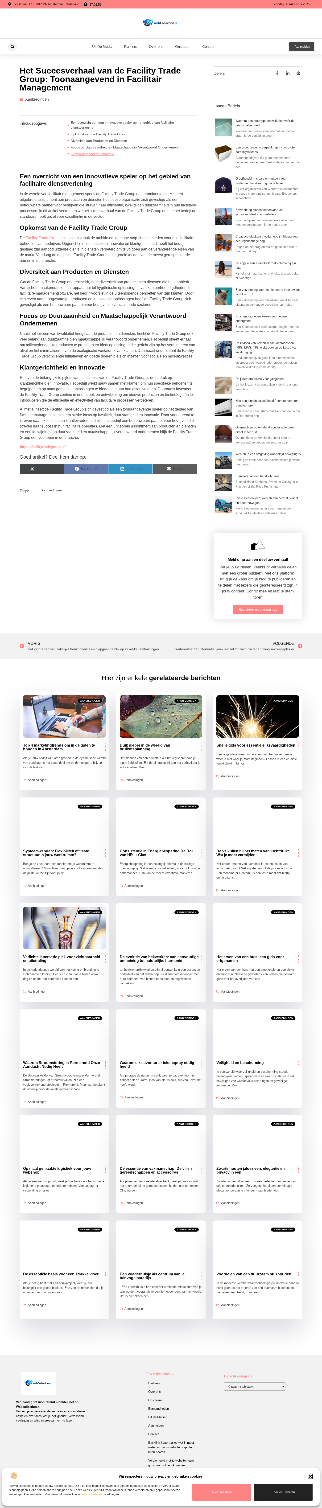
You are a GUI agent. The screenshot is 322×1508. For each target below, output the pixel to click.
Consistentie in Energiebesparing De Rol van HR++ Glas (156, 853)
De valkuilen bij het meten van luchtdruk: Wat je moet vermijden (252, 853)
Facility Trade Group (43, 238)
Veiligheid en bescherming (240, 1063)
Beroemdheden (158, 1408)
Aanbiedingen (37, 99)
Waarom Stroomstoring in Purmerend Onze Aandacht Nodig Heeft (61, 1064)
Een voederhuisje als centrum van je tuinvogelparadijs (152, 1276)
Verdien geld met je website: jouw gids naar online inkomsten (171, 1463)
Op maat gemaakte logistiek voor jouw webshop (57, 1170)
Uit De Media (102, 47)
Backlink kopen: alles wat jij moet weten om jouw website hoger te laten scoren (171, 1447)
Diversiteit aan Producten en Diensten (99, 141)
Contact (208, 47)
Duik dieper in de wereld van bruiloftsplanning (145, 747)
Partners (130, 47)
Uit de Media (156, 1417)
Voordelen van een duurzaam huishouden (253, 1274)
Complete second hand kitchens (257, 476)
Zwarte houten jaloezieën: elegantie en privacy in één (250, 1170)
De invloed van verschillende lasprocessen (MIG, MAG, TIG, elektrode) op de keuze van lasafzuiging (266, 347)
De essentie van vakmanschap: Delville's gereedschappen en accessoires (156, 1170)
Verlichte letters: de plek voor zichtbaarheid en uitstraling (61, 959)
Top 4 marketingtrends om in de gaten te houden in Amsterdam (59, 747)
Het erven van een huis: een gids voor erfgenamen (250, 959)
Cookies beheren (283, 1492)
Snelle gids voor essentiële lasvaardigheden (255, 745)
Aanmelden (156, 1425)
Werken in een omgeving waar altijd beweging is (268, 454)
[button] (310, 1476)
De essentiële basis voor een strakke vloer (61, 1274)
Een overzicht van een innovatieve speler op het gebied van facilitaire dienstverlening (122, 125)
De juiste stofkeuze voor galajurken (259, 379)
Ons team (182, 47)
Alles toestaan (222, 1492)
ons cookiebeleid (92, 1494)
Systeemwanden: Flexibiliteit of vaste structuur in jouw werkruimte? (56, 853)
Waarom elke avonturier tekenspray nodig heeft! (157, 1064)
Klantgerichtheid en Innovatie (92, 154)
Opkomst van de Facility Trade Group (99, 134)
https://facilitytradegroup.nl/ (43, 447)
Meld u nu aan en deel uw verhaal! (258, 560)
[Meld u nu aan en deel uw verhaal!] (258, 545)
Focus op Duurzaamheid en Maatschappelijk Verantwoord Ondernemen (124, 147)
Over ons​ (156, 47)
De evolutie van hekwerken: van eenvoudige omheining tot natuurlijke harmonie (159, 959)
